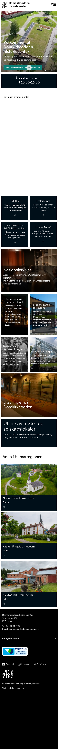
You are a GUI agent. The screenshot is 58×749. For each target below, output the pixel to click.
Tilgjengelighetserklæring (13, 688)
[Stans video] (53, 66)
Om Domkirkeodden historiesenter (21, 67)
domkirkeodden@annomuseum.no (24, 629)
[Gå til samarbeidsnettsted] (8, 674)
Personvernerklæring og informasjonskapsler (21, 684)
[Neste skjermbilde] (29, 67)
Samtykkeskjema (10, 639)
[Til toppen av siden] (54, 730)
